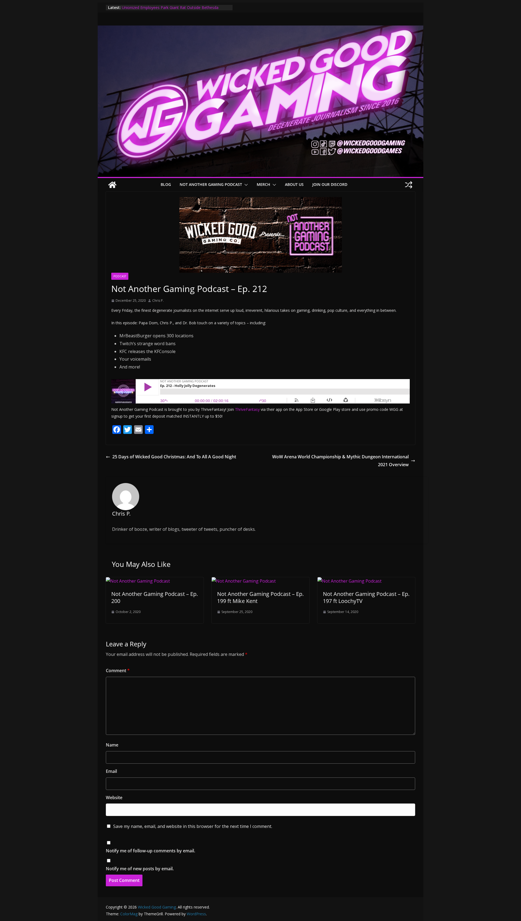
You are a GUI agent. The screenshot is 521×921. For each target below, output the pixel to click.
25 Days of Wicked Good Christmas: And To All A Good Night (174, 457)
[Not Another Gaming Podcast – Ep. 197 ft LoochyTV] (349, 581)
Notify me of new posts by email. (140, 869)
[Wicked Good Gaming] (260, 29)
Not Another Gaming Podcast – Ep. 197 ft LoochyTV (366, 597)
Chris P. (158, 300)
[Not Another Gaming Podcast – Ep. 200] (138, 581)
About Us (294, 184)
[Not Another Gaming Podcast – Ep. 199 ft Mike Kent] (244, 581)
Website (114, 798)
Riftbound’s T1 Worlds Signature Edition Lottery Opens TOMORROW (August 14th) (169, 10)
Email (111, 771)
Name (112, 745)
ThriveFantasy (247, 409)
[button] (245, 185)
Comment (118, 671)
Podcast (119, 276)
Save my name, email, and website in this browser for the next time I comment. (192, 826)
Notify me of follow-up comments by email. (150, 851)
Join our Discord (329, 184)
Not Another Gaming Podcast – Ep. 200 (154, 597)
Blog (166, 184)
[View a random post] (408, 184)
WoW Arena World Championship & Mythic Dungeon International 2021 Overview (340, 461)
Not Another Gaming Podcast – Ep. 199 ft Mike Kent (260, 597)
